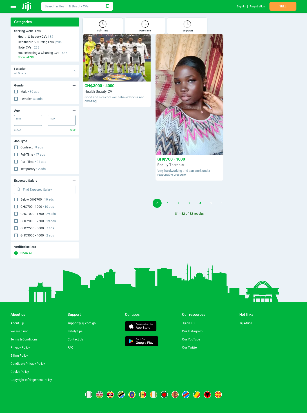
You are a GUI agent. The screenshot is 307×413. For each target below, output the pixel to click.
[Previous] (157, 203)
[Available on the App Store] (140, 326)
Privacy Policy (20, 347)
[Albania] (207, 394)
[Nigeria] (88, 394)
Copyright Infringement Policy (31, 380)
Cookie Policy (20, 371)
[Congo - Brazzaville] (196, 394)
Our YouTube (191, 339)
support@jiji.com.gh (82, 323)
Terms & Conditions (24, 339)
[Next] (221, 203)
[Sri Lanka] (175, 394)
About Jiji (17, 323)
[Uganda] (110, 394)
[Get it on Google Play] (141, 341)
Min (18, 118)
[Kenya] (99, 394)
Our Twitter (190, 347)
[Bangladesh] (164, 394)
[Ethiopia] (132, 394)
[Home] (27, 6)
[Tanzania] (121, 394)
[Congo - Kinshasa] (185, 394)
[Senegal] (142, 394)
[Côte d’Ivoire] (153, 394)
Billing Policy (19, 355)
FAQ (70, 347)
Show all (26, 253)
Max (52, 118)
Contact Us (75, 339)
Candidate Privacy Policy (28, 363)
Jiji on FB (188, 323)
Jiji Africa (245, 323)
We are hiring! (20, 331)
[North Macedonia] (218, 394)
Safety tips (75, 331)
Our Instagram (192, 331)
